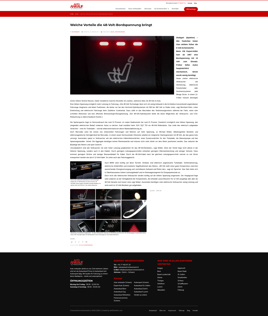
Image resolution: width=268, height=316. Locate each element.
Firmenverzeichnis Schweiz (121, 299)
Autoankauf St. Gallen (142, 285)
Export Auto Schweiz (121, 285)
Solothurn (161, 284)
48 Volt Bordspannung (86, 245)
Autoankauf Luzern (141, 292)
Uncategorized (120, 31)
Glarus (159, 277)
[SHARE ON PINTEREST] (82, 242)
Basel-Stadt (182, 271)
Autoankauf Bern (120, 289)
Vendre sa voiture (140, 295)
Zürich (180, 287)
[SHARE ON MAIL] (86, 242)
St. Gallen (181, 274)
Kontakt (190, 3)
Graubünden (182, 277)
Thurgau (160, 281)
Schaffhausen (183, 284)
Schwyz (181, 281)
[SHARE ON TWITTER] (71, 242)
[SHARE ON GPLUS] (79, 242)
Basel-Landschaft (163, 274)
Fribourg (181, 290)
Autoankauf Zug (120, 292)
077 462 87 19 (181, 3)
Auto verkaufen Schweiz (123, 282)
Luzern (159, 287)
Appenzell (181, 268)
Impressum (172, 310)
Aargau (160, 268)
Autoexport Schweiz (141, 282)
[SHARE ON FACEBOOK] (75, 242)
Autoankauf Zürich (141, 289)
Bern (159, 271)
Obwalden (161, 290)
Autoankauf (76, 31)
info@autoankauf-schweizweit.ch (132, 270)
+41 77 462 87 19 (123, 265)
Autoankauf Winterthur (122, 295)
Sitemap (181, 310)
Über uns (162, 310)
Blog (195, 3)
